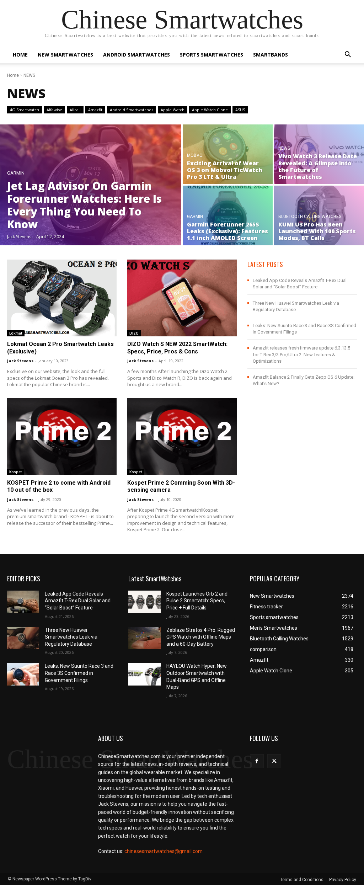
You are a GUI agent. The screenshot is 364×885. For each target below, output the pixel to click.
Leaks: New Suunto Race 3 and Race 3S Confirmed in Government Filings (79, 673)
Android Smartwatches (136, 54)
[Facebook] (257, 761)
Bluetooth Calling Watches (309, 216)
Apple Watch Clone (210, 109)
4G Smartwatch (24, 109)
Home (20, 54)
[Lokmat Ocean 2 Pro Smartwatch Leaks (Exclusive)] (62, 298)
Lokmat (15, 333)
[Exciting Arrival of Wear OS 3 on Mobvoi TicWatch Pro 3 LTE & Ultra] (228, 154)
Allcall (75, 109)
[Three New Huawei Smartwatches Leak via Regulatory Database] (23, 638)
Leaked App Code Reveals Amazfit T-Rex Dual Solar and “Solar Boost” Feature (78, 601)
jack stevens (20, 360)
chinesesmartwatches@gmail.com (163, 851)
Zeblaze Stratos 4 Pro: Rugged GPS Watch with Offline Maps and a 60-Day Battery (200, 637)
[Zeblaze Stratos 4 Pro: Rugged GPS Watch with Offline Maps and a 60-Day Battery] (144, 638)
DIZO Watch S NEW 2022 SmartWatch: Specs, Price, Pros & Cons (177, 348)
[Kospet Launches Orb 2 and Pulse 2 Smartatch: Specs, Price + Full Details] (144, 602)
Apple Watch (172, 109)
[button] (347, 55)
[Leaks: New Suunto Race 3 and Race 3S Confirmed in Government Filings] (23, 674)
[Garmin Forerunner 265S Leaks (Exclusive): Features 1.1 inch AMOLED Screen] (228, 215)
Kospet (15, 471)
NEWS (284, 148)
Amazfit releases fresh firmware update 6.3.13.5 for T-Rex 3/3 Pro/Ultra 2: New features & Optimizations (301, 354)
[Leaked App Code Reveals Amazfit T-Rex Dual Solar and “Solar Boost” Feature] (23, 602)
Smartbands (270, 54)
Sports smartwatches (211, 54)
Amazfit (95, 109)
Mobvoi (195, 155)
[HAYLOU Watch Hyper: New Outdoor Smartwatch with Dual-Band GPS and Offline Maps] (144, 674)
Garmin (16, 173)
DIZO (134, 333)
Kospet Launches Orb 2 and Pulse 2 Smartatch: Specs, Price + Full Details (197, 601)
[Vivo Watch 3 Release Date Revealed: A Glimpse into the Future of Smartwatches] (319, 154)
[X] (274, 761)
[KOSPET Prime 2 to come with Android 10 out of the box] (62, 436)
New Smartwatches (65, 54)
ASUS (240, 109)
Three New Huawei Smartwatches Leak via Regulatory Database (71, 637)
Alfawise (54, 109)
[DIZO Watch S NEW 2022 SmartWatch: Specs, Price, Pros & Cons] (182, 298)
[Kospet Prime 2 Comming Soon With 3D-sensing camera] (182, 436)
